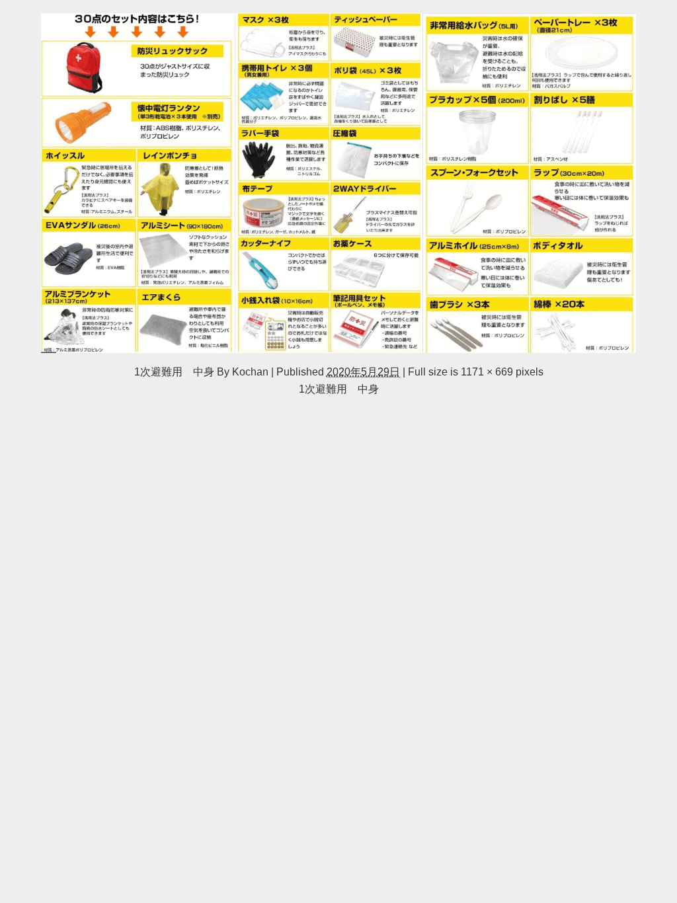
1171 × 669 (487, 371)
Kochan (250, 371)
